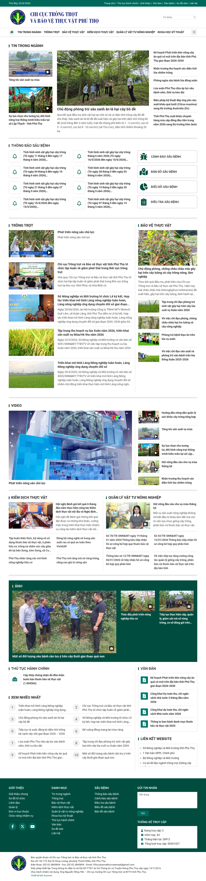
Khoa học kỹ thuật (62, 815)
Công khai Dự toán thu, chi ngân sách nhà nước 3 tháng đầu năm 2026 (169, 697)
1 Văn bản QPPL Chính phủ (159, 753)
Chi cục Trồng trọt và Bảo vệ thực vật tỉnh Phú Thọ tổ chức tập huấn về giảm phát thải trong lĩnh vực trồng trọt (93, 268)
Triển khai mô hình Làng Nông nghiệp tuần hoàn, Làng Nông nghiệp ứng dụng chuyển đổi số (41, 710)
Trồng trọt (22, 225)
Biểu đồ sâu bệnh (105, 807)
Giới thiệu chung (18, 794)
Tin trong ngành (27, 46)
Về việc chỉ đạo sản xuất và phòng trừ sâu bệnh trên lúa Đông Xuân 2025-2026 (178, 355)
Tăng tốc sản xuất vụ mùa (24, 79)
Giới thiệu (145, 3)
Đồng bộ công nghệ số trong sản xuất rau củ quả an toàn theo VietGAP (76, 542)
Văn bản (157, 3)
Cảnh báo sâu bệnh (106, 798)
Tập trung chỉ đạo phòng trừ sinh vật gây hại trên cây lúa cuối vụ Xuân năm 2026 (178, 306)
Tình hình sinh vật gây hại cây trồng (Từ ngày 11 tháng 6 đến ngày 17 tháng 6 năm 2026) (44, 156)
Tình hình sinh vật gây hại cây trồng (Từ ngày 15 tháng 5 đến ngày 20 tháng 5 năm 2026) (109, 187)
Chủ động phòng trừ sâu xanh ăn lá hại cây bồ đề (96, 109)
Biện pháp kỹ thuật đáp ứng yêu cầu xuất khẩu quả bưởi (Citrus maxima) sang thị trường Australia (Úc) (175, 104)
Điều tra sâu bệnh (105, 802)
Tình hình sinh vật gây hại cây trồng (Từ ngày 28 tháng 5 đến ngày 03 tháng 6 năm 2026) (109, 171)
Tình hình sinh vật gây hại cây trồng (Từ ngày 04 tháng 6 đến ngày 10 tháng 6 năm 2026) (44, 171)
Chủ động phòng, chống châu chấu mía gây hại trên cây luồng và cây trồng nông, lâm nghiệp (166, 272)
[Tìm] (194, 17)
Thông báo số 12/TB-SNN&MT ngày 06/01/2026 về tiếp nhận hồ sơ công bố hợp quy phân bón (127, 560)
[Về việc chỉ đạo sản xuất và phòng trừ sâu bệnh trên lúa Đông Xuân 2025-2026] (148, 355)
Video (16, 405)
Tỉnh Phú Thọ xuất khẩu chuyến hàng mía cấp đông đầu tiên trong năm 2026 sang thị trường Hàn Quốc (175, 120)
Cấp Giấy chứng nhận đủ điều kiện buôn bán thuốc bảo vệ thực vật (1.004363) (43, 679)
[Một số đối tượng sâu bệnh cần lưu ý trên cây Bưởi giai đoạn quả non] (64, 622)
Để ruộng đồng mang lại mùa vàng (102, 729)
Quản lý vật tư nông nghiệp (134, 497)
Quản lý (13, 807)
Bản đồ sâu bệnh (104, 811)
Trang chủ (109, 3)
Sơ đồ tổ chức (17, 798)
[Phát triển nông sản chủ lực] (31, 243)
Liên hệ (193, 3)
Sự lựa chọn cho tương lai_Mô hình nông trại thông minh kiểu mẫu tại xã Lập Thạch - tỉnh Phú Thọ (29, 119)
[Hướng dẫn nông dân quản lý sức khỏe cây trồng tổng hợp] (148, 417)
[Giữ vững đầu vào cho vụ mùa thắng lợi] (148, 466)
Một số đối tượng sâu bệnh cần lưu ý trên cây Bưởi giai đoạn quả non (58, 656)
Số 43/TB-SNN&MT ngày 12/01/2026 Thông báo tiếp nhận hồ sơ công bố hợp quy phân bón (175, 540)
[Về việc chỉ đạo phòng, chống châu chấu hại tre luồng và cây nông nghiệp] (148, 322)
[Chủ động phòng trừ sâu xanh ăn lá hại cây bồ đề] (103, 78)
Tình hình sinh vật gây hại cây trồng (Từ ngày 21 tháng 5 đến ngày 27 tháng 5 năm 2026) (44, 187)
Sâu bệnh (169, 3)
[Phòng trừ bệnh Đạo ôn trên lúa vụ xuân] (148, 339)
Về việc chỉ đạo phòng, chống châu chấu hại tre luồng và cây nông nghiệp (179, 322)
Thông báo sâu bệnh (30, 145)
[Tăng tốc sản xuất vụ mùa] (30, 63)
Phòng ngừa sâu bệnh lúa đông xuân (175, 80)
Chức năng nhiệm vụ (21, 815)
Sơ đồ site (182, 3)
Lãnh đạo (14, 802)
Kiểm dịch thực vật (29, 497)
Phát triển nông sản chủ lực (76, 232)
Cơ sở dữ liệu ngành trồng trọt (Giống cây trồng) (167, 765)
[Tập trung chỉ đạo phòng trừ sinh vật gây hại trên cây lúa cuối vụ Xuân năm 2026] (148, 306)
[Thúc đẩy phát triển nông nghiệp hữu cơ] (138, 601)
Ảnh (18, 586)
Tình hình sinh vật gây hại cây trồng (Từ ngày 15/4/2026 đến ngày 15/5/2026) (44, 203)
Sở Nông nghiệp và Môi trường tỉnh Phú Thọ (169, 748)
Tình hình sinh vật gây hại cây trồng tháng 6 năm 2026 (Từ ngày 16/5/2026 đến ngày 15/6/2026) (109, 156)
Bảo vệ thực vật (156, 225)
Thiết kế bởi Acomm (41, 875)
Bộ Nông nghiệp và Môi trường (161, 758)
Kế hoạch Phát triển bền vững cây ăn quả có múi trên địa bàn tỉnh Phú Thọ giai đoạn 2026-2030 (175, 56)
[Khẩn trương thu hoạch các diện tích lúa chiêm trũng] (148, 483)
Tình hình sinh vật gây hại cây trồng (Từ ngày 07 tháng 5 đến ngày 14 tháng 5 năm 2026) (109, 203)
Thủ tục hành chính (127, 3)
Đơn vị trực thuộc (19, 811)
